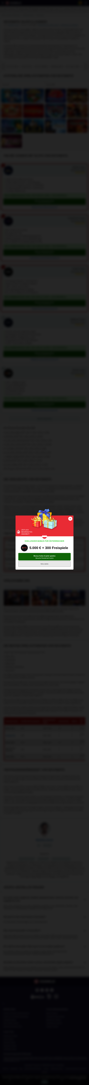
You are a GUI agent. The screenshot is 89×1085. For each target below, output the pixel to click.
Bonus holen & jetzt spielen (45, 557)
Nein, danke (44, 564)
